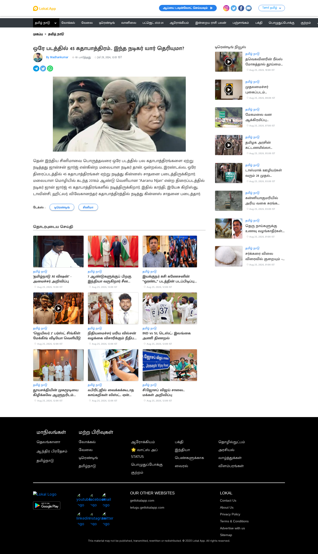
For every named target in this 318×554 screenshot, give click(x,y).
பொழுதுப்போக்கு (147, 464)
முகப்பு (38, 34)
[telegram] (36, 71)
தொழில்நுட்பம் (231, 442)
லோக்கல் (87, 442)
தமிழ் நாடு (42, 23)
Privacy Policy (230, 514)
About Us (226, 507)
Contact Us (228, 500)
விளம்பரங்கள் (231, 466)
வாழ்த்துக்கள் (230, 458)
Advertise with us (232, 528)
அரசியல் (226, 450)
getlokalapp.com (142, 500)
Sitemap (226, 535)
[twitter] (43, 71)
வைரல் (181, 466)
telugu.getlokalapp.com (147, 507)
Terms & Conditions (234, 521)
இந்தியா (182, 450)
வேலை (86, 450)
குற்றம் (137, 472)
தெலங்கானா (48, 442)
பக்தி (179, 442)
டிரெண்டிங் (88, 458)
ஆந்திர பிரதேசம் (52, 451)
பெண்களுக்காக (189, 458)
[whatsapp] (50, 71)
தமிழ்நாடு (45, 460)
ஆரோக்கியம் (143, 442)
